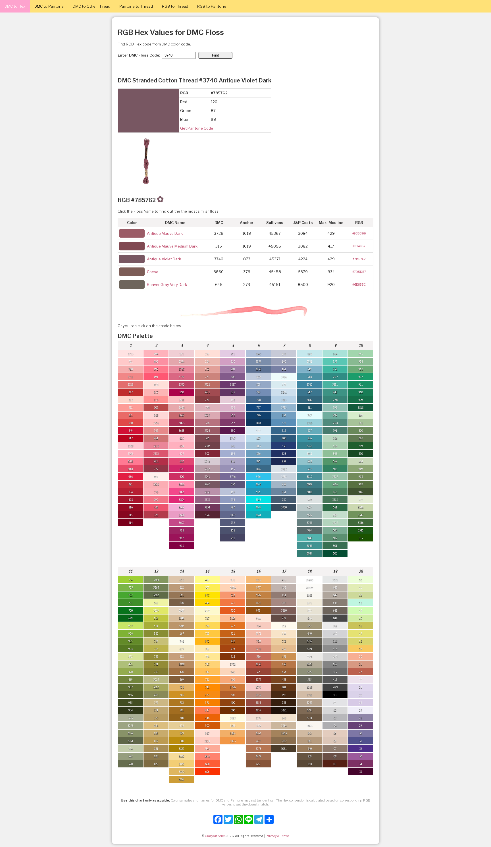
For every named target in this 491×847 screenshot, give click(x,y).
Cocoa (152, 271)
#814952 (359, 246)
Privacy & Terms (277, 836)
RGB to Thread (175, 6)
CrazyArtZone (215, 836)
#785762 (359, 259)
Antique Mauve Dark (165, 233)
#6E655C (359, 284)
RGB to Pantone (211, 6)
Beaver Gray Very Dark (167, 284)
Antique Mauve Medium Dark (172, 246)
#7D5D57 (359, 271)
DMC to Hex (15, 6)
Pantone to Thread (136, 6)
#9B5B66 (359, 233)
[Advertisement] (462, 761)
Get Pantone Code (196, 128)
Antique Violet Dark (164, 259)
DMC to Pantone (49, 6)
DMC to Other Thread (91, 6)
